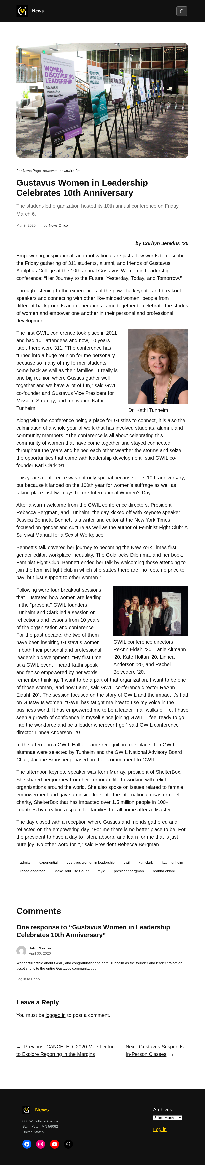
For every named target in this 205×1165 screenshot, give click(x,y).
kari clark (146, 862)
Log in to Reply (28, 979)
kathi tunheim (172, 862)
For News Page (28, 171)
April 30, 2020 (40, 953)
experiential (49, 862)
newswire (50, 171)
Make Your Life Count (71, 871)
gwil (127, 862)
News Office (58, 225)
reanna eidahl (164, 871)
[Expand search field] (182, 11)
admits (25, 862)
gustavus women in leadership (91, 862)
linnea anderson (33, 871)
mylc (101, 871)
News (38, 10)
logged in (56, 1015)
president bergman (129, 871)
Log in (160, 1129)
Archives (162, 1109)
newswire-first (71, 171)
